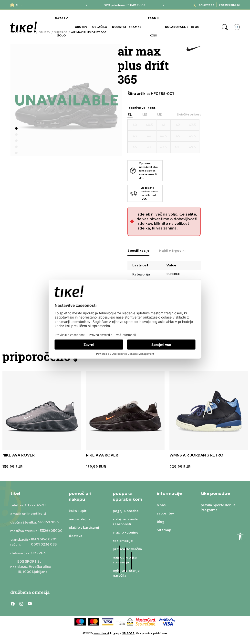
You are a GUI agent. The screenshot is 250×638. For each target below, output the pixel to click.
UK (160, 114)
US (144, 114)
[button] (16, 5)
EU (130, 114)
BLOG (195, 27)
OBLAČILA (99, 27)
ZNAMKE (135, 27)
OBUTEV (81, 27)
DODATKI (119, 27)
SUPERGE (173, 274)
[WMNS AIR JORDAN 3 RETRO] (208, 410)
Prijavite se (206, 5)
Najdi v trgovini (172, 250)
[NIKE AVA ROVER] (41, 410)
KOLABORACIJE (176, 27)
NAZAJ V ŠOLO (61, 26)
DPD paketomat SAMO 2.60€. (125, 5)
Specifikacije (138, 250)
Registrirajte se (229, 5)
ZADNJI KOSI (153, 26)
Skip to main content (30, 5)
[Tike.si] (23, 27)
